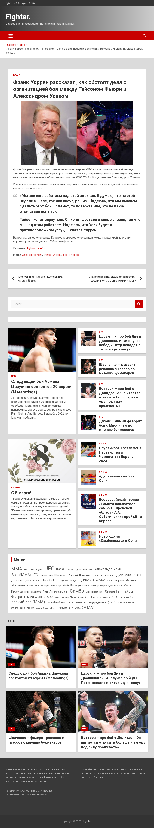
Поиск (139, 304)
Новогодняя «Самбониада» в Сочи (118, 538)
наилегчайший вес (77, 602)
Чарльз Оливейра (79, 597)
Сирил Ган (113, 591)
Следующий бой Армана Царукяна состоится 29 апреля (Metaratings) (42, 386)
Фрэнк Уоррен (71, 254)
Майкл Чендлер (90, 585)
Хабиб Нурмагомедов (58, 597)
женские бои (127, 597)
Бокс (16, 75)
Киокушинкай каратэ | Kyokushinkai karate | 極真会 (40, 278)
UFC (13, 376)
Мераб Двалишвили (111, 585)
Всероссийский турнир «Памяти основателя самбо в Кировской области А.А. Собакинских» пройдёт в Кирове (120, 510)
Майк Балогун (72, 585)
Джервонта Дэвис (70, 580)
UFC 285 (61, 569)
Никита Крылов (32, 591)
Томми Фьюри (34, 597)
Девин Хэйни (32, 580)
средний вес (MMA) (45, 608)
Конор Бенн (33, 585)
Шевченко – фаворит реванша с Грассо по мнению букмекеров (117, 368)
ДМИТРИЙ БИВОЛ (128, 575)
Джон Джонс (93, 580)
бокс (115, 597)
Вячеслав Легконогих (104, 575)
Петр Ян (48, 591)
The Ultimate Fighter (33, 569)
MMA (16, 568)
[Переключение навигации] (11, 35)
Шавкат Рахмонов (100, 597)
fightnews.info (36, 248)
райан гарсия (27, 608)
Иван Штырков (115, 580)
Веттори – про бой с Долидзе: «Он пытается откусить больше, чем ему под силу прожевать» (119, 397)
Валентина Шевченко (53, 575)
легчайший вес (56, 602)
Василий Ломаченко (80, 575)
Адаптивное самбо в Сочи (117, 478)
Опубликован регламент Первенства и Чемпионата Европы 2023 (120, 454)
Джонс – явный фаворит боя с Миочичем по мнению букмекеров (120, 425)
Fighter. (18, 16)
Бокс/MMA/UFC (24, 575)
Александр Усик (32, 254)
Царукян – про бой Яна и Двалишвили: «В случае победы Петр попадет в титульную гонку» (120, 342)
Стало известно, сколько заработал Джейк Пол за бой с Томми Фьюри (112, 278)
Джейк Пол (50, 580)
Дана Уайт (17, 580)
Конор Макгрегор (51, 585)
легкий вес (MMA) (28, 602)
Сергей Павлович (94, 591)
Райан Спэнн (61, 591)
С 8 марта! (21, 493)
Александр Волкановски (80, 569)
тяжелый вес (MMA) (75, 607)
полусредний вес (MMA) (101, 602)
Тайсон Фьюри (52, 254)
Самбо (15, 487)
